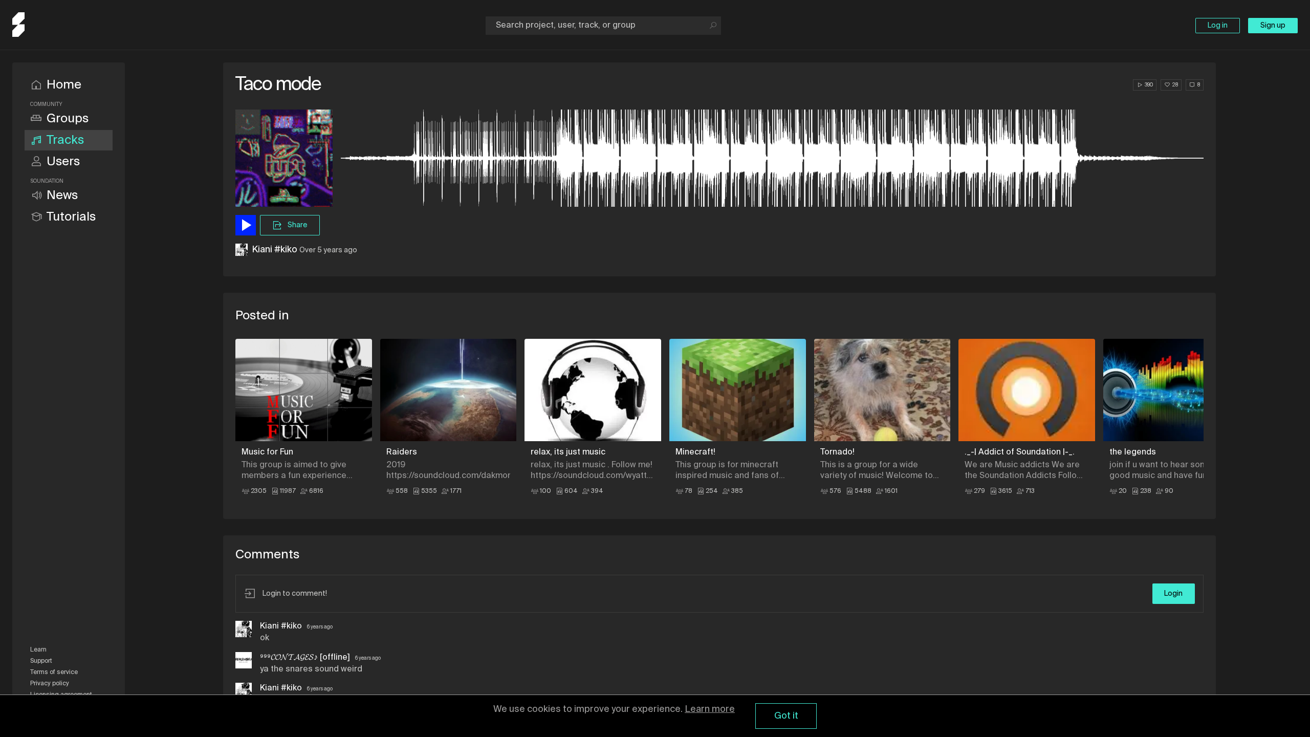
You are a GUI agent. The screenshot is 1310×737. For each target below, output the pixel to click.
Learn (38, 650)
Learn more (710, 709)
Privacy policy (49, 684)
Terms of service (54, 672)
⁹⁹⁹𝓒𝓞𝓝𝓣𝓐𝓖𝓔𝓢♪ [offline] (306, 658)
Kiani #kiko (274, 250)
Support (41, 661)
